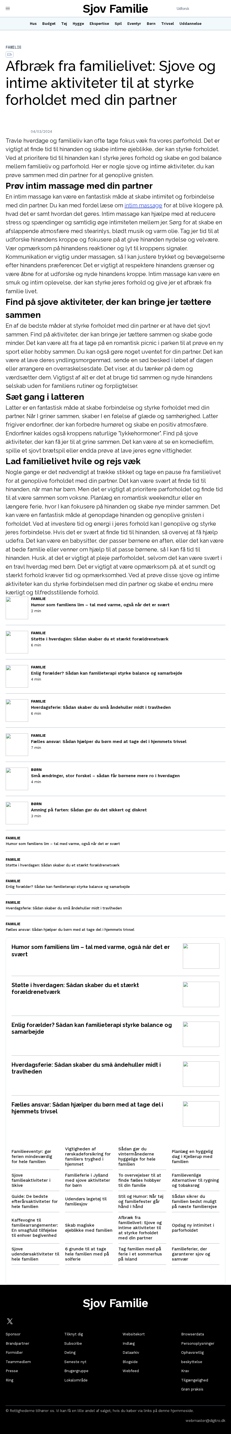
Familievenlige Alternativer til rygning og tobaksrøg (195, 1180)
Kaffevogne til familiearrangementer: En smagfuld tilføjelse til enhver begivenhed (35, 1228)
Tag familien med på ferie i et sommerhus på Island (140, 1254)
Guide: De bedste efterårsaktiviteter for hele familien (35, 1201)
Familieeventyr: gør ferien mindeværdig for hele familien (32, 1156)
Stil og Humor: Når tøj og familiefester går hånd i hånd (140, 1201)
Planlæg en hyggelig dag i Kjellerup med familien (192, 1156)
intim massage (143, 205)
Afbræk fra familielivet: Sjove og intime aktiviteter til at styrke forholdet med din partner (140, 1227)
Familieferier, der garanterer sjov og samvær (191, 1254)
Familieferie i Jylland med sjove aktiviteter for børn (87, 1180)
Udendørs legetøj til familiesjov (85, 1201)
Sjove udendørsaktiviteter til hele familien (35, 1254)
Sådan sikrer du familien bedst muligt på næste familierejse (194, 1201)
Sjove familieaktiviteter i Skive (31, 1180)
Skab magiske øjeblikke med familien (88, 1228)
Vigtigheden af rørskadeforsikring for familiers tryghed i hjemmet (88, 1156)
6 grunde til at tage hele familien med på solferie (87, 1254)
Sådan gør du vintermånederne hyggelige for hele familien (137, 1156)
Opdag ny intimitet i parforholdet (193, 1228)
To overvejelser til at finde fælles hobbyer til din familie (139, 1180)
